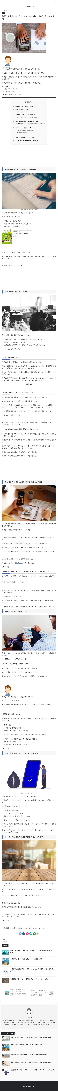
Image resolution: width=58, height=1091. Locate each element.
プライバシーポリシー (29, 1082)
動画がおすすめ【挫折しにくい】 (23, 128)
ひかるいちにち (29, 6)
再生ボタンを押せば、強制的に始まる (24, 130)
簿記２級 (5, 941)
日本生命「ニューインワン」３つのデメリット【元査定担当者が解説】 (31, 1037)
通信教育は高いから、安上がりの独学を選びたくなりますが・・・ (30, 123)
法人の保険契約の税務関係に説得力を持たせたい (26, 117)
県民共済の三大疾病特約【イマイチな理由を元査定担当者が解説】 (30, 1054)
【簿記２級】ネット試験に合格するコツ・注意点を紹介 (26, 959)
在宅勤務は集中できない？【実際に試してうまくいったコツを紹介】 (30, 979)
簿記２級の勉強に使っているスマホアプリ (25, 137)
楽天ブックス (16, 235)
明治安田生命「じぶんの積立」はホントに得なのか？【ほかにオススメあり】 (33, 1070)
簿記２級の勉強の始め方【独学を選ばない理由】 (26, 121)
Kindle (14, 238)
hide (31, 102)
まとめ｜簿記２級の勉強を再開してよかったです (26, 140)
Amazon (14, 236)
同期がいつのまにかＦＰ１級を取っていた (25, 114)
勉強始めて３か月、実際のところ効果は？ (25, 106)
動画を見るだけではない (21, 132)
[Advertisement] (29, 156)
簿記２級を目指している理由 (22, 109)
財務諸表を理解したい (21, 112)
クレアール (18, 563)
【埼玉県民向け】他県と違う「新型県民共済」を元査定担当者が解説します (32, 1062)
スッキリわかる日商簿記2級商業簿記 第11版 (22, 230)
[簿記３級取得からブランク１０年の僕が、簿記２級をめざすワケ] (30, 933)
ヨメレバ (18, 231)
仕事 (4, 939)
